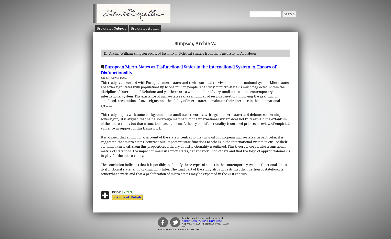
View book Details (127, 197)
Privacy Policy (199, 220)
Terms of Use (215, 220)
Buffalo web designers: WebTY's (188, 229)
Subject (111, 28)
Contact (186, 220)
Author (145, 28)
